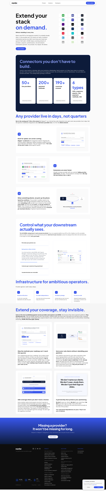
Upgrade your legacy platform (67, 467)
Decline (88, 487)
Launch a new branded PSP (66, 473)
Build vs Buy (63, 456)
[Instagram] (35, 451)
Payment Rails (64, 469)
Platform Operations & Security (50, 461)
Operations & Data (48, 486)
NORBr (14, 3)
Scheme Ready (47, 484)
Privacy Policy (34, 487)
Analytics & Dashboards (49, 477)
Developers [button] (57, 3)
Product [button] (44, 3)
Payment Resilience (48, 467)
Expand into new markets (66, 474)
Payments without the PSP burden (66, 462)
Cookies (39, 487)
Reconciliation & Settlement (49, 487)
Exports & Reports (48, 479)
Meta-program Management (66, 471)
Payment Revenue (64, 459)
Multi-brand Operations (65, 478)
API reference (80, 455)
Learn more (94, 484)
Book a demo (21, 48)
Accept (98, 487)
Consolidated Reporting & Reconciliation (66, 481)
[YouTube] (37, 451)
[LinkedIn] (33, 451)
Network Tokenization (48, 482)
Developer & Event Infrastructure (48, 471)
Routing (45, 465)
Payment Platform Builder (49, 456)
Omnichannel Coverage (65, 483)
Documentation (81, 454)
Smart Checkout (47, 468)
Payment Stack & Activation (49, 459)
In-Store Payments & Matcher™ (50, 473)
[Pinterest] (39, 451)
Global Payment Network (49, 457)
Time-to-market (64, 457)
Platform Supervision (48, 481)
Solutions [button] (50, 3)
